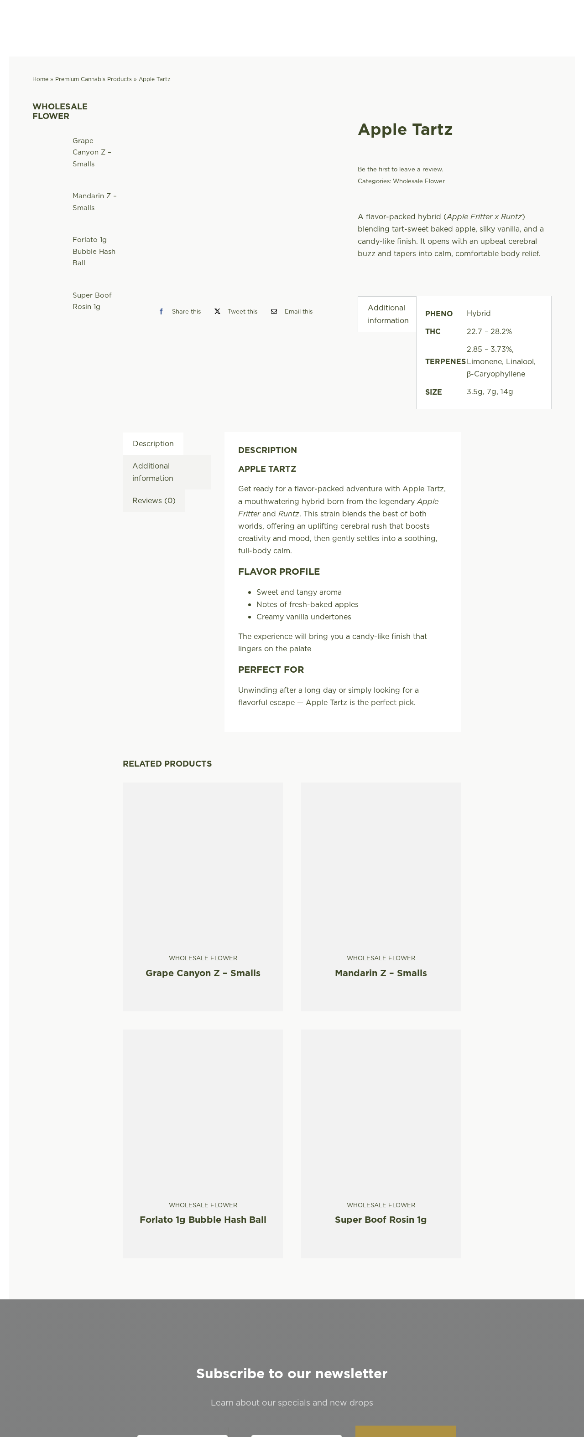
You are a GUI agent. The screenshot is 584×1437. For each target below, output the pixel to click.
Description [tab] (153, 443)
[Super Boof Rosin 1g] (381, 1035)
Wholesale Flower (419, 181)
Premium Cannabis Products (93, 79)
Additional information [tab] (388, 314)
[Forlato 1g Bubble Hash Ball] (203, 1035)
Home (40, 79)
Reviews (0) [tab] (154, 500)
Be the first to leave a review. (400, 169)
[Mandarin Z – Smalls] (381, 788)
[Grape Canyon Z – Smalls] (203, 788)
